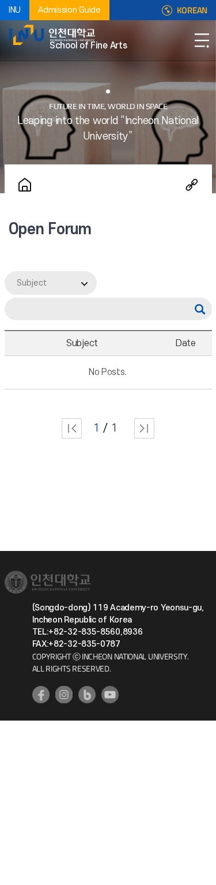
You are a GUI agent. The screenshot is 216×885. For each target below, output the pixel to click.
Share (191, 184)
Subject (32, 283)
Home (24, 185)
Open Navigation (201, 40)
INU (15, 10)
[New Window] (41, 694)
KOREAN (192, 10)
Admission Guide (69, 10)
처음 (72, 428)
